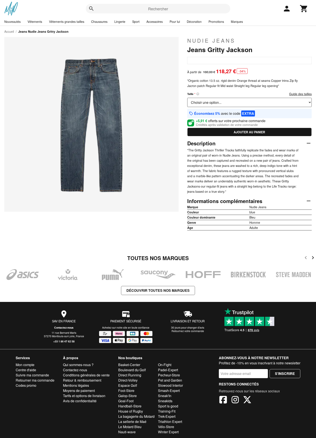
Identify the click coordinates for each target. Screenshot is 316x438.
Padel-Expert (168, 369)
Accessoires (154, 21)
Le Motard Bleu (129, 426)
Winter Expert (168, 431)
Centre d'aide (26, 369)
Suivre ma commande (32, 375)
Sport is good (168, 406)
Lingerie (119, 21)
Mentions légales (76, 385)
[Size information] (197, 93)
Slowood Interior (170, 385)
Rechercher (158, 8)
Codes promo (26, 385)
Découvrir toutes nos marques (158, 290)
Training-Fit (166, 411)
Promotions (216, 21)
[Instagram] (235, 400)
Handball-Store (129, 406)
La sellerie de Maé (132, 421)
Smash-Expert (169, 390)
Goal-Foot (125, 400)
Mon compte (25, 364)
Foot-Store (126, 390)
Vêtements (35, 21)
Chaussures (99, 21)
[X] (247, 400)
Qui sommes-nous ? (78, 364)
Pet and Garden (170, 380)
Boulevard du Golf (132, 369)
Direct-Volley (128, 380)
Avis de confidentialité (80, 400)
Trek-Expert (166, 416)
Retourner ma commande (35, 380)
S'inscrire (285, 373)
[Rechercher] (91, 8)
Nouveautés (12, 21)
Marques (237, 21)
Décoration (194, 21)
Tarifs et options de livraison (84, 395)
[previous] (306, 258)
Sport (136, 21)
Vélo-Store (166, 426)
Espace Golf (127, 385)
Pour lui (175, 21)
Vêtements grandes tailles (66, 21)
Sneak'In (164, 395)
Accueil (9, 31)
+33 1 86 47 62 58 (64, 341)
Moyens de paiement (79, 390)
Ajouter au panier (249, 132)
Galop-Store (127, 395)
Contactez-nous (64, 327)
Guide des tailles (300, 94)
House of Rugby (130, 411)
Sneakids (165, 400)
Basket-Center (129, 364)
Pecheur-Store (169, 375)
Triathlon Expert (170, 421)
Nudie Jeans (211, 40)
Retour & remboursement (82, 380)
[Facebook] (223, 400)
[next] (313, 258)
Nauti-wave (127, 431)
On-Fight (164, 364)
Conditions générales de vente (86, 375)
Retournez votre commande (188, 331)
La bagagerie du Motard (136, 416)
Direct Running (129, 375)
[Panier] (304, 8)
